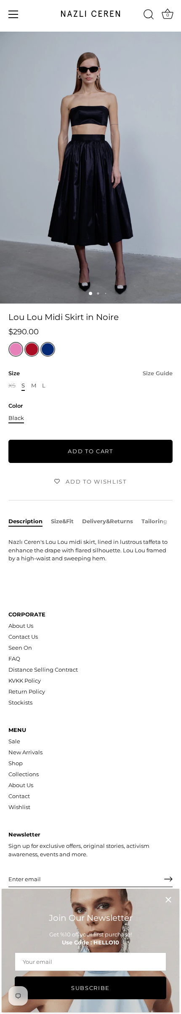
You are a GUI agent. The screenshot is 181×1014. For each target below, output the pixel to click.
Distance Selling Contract (43, 669)
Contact (19, 796)
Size (90, 373)
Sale (14, 741)
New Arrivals (25, 752)
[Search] (148, 15)
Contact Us (23, 636)
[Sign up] (168, 879)
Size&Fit (62, 521)
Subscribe (90, 987)
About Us (20, 625)
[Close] (168, 899)
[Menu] (13, 14)
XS (12, 385)
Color (15, 406)
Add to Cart (90, 451)
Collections (23, 774)
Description (25, 521)
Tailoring (154, 521)
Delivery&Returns (107, 521)
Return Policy (26, 691)
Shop (15, 763)
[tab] (29, 521)
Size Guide (158, 373)
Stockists (20, 702)
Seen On (20, 647)
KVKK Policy (24, 680)
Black (16, 418)
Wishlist (19, 807)
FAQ (14, 658)
